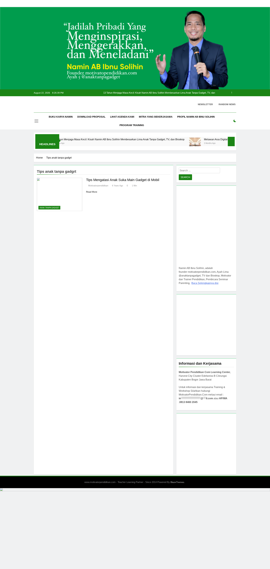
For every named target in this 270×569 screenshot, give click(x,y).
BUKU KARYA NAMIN (61, 116)
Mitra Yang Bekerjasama (155, 116)
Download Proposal (91, 116)
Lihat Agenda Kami (122, 116)
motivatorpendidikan (98, 185)
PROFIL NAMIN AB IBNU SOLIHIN (196, 116)
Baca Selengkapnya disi (204, 283)
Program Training (132, 125)
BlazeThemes (177, 482)
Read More (91, 192)
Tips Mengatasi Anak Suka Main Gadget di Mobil (122, 180)
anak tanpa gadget (49, 208)
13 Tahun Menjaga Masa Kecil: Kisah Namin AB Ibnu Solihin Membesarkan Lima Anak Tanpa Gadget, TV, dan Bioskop (159, 93)
